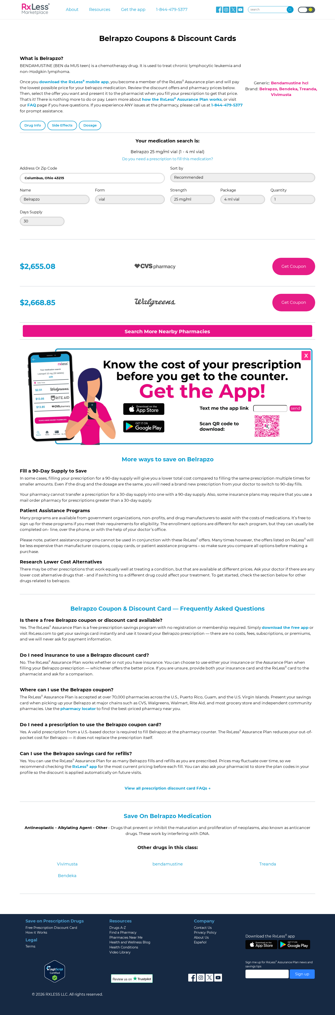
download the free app (285, 627)
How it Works (36, 932)
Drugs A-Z (117, 928)
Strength (178, 190)
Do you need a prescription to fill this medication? (167, 159)
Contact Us (203, 928)
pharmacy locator (78, 708)
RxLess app (84, 766)
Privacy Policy (205, 932)
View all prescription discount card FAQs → (168, 788)
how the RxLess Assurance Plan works (182, 99)
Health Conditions (123, 947)
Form (100, 190)
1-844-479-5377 (172, 9)
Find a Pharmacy (123, 932)
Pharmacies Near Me (125, 937)
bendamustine (167, 864)
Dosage (90, 125)
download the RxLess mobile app (74, 82)
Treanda (267, 864)
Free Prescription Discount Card (51, 928)
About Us (201, 937)
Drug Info (32, 125)
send (295, 408)
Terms (30, 946)
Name (25, 190)
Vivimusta (67, 864)
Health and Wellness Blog (129, 942)
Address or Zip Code (38, 168)
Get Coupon (293, 266)
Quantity (279, 190)
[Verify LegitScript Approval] (54, 971)
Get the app (133, 9)
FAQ (31, 105)
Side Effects (62, 125)
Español (200, 942)
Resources (99, 9)
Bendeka (67, 875)
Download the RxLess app (270, 936)
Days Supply (31, 212)
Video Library (120, 952)
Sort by (176, 168)
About (72, 9)
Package (228, 190)
